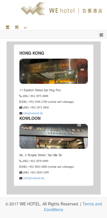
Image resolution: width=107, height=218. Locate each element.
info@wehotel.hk (33, 113)
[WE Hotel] (54, 8)
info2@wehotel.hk (33, 178)
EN (25, 28)
